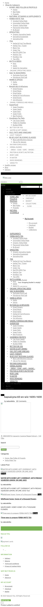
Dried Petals (17, 91)
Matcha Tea (17, 54)
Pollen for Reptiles (19, 123)
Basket (29, 201)
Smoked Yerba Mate (20, 21)
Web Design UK (19, 598)
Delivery (7, 170)
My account (31, 196)
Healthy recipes (10, 165)
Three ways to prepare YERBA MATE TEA (16, 517)
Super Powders (18, 107)
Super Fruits (17, 114)
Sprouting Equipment (20, 37)
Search (4, 449)
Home (7, 3)
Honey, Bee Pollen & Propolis (15, 458)
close (29, 206)
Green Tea (16, 50)
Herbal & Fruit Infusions (21, 95)
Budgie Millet (17, 125)
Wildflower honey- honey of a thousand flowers (18, 499)
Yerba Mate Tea (10, 460)
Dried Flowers (18, 89)
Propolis (16, 14)
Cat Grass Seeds (19, 120)
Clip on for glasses (19, 142)
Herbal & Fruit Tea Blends (22, 43)
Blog (6, 167)
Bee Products (17, 116)
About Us (8, 577)
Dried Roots (17, 98)
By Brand (16, 30)
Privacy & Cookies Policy (13, 566)
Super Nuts (17, 111)
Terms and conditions (12, 564)
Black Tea (16, 48)
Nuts (14, 63)
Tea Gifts (16, 59)
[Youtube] (5, 550)
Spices (15, 84)
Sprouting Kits (18, 39)
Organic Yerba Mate (20, 25)
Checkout (30, 198)
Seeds (15, 66)
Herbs (15, 82)
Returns (7, 561)
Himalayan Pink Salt (20, 77)
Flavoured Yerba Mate (21, 28)
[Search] (41, 187)
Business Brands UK (35, 598)
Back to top (5, 600)
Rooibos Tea (17, 57)
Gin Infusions (17, 100)
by (26, 598)
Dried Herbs (17, 93)
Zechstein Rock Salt (20, 75)
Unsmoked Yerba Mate (21, 23)
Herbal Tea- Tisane (19, 46)
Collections (31, 203)
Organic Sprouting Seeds (22, 34)
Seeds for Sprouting (20, 68)
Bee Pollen (16, 12)
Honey (15, 10)
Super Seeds (17, 109)
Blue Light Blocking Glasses (22, 140)
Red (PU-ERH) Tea (19, 52)
